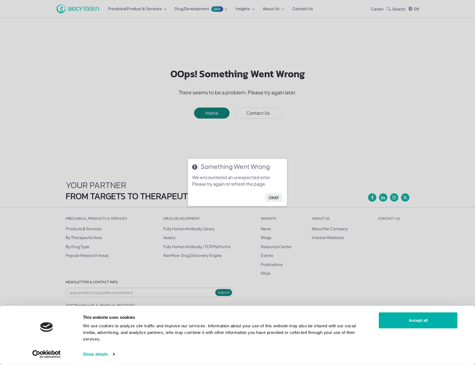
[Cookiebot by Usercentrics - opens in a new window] (47, 354)
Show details (95, 354)
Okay (274, 197)
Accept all (418, 320)
